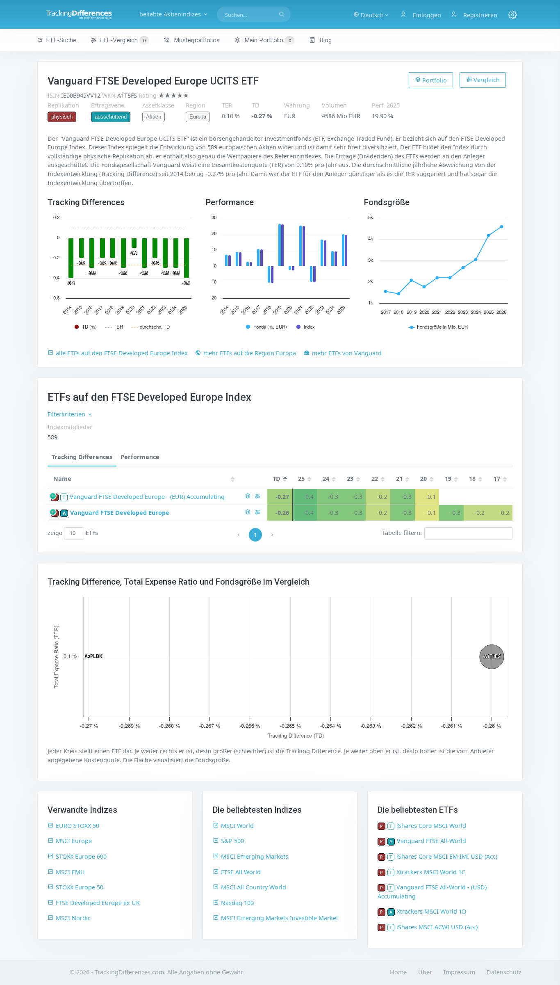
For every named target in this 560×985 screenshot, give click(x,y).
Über (425, 972)
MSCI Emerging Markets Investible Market (279, 918)
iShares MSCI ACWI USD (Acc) (437, 927)
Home (398, 972)
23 (350, 478)
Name (62, 478)
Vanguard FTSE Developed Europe (119, 512)
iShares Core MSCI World (431, 826)
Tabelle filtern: (402, 533)
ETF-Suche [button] (61, 40)
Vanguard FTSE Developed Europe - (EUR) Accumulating (147, 496)
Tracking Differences (82, 457)
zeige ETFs (73, 533)
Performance (140, 457)
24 (326, 478)
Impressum (459, 972)
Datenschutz (504, 972)
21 (399, 478)
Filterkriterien (67, 414)
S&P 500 (232, 841)
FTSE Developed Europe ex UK (98, 903)
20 (423, 478)
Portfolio (434, 80)
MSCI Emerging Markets (254, 856)
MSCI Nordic (73, 918)
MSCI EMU (70, 872)
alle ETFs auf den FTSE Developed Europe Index (122, 353)
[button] (371, 14)
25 (301, 478)
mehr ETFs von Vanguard (347, 353)
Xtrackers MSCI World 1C (430, 872)
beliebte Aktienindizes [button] (171, 14)
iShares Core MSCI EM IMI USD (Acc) (446, 856)
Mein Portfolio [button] (267, 40)
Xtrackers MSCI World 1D (432, 911)
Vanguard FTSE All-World (431, 841)
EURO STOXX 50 (77, 826)
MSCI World (237, 826)
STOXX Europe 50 (79, 887)
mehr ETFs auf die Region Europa (249, 353)
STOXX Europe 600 (81, 856)
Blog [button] (325, 40)
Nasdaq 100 (237, 903)
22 (374, 478)
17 (497, 478)
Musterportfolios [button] (196, 40)
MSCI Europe (74, 841)
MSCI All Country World (253, 887)
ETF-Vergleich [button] (122, 40)
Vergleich (486, 80)
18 (472, 478)
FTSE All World (241, 872)
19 (448, 478)
